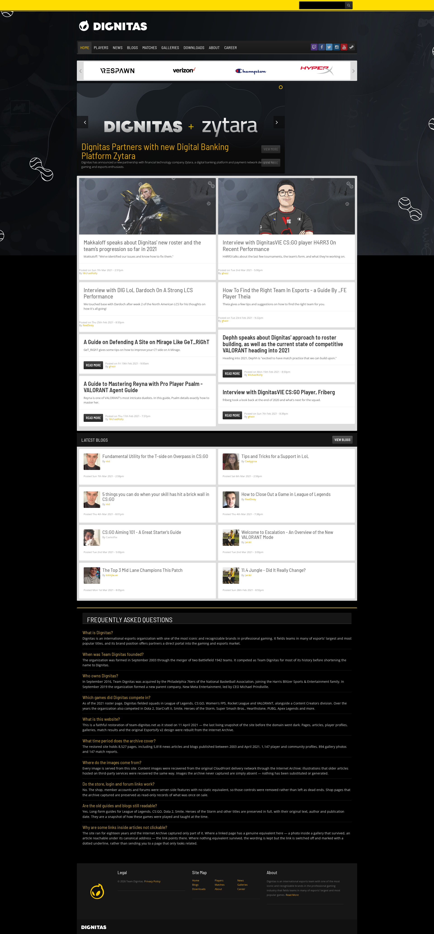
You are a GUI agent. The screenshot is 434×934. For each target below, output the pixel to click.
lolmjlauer (112, 575)
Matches (149, 47)
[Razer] (117, 70)
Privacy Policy (152, 881)
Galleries (170, 47)
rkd (108, 461)
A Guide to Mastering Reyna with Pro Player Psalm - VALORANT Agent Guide (143, 387)
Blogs (132, 47)
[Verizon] (183, 70)
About (214, 47)
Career (230, 47)
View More (271, 163)
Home (84, 47)
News (118, 47)
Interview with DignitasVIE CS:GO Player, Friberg (279, 391)
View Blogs (342, 440)
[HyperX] (317, 70)
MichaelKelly (90, 273)
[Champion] (250, 70)
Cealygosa (251, 461)
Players (101, 47)
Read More (93, 365)
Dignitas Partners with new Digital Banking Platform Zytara (155, 151)
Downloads (194, 47)
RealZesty (88, 325)
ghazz (112, 366)
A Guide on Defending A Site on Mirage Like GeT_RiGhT (146, 341)
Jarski (248, 542)
